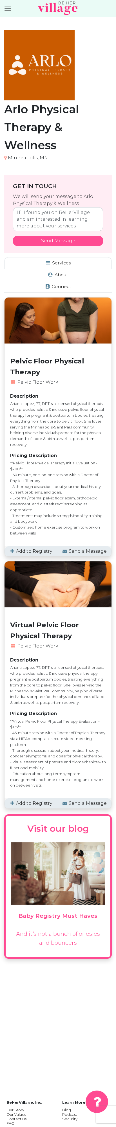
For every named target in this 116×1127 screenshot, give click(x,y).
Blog (66, 1110)
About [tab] (60, 274)
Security (69, 1119)
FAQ (10, 1123)
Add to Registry (33, 551)
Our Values (16, 1114)
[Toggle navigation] (8, 8)
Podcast (69, 1114)
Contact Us (16, 1119)
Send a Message (87, 551)
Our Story (15, 1110)
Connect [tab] (61, 286)
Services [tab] (61, 263)
